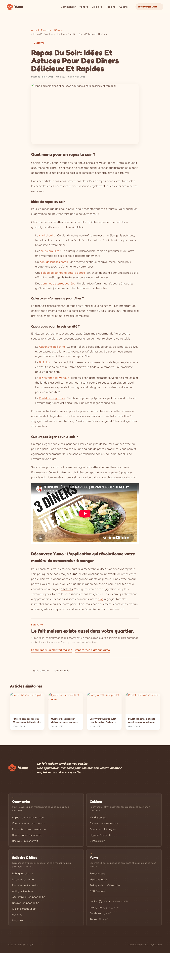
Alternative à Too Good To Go (28, 896)
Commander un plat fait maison (51, 650)
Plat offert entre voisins (25, 885)
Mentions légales (99, 879)
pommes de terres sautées (58, 283)
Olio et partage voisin (24, 908)
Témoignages (97, 873)
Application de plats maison (28, 817)
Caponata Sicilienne (52, 346)
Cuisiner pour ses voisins (104, 823)
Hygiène (111, 6)
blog (100, 599)
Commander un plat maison (28, 823)
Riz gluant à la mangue (54, 377)
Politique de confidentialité (105, 885)
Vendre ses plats (99, 817)
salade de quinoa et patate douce (63, 272)
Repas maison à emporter (27, 835)
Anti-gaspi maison (22, 891)
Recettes (17, 914)
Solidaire (97, 6)
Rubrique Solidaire (22, 873)
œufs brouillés (50, 251)
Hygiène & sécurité (100, 835)
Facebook (101, 913)
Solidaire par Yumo (23, 879)
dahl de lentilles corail (54, 262)
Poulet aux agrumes (52, 398)
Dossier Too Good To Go (25, 902)
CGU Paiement (98, 891)
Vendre (83, 6)
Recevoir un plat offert (25, 840)
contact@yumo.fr (100, 901)
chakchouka (47, 235)
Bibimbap (45, 362)
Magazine (17, 920)
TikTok (99, 919)
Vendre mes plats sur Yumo (92, 650)
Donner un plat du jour (103, 829)
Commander (68, 6)
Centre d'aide (97, 840)
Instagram (104, 907)
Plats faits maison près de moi (29, 829)
